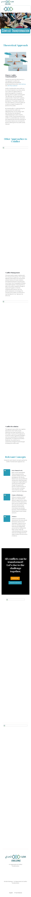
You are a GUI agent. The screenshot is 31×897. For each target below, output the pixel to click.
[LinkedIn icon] (16, 885)
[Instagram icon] (18, 885)
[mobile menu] (28, 2)
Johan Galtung (22, 84)
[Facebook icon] (14, 885)
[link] (15, 786)
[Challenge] (7, 2)
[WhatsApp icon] (13, 885)
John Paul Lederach (12, 85)
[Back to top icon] (15, 877)
